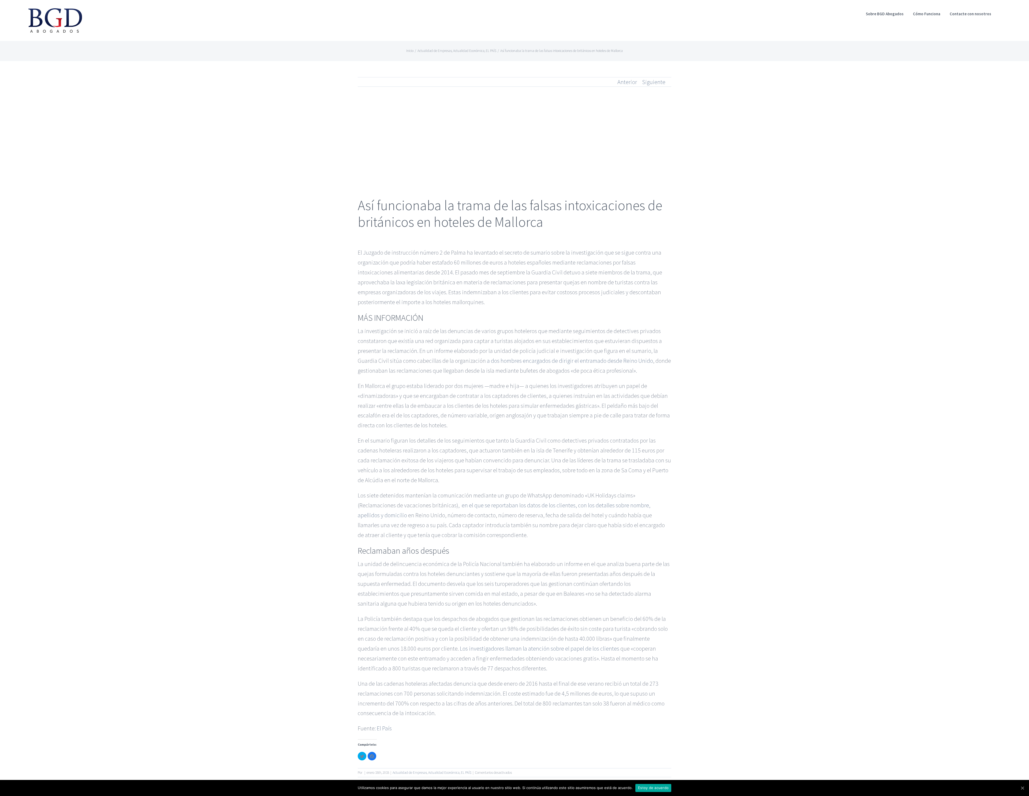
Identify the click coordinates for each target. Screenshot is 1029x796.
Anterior (627, 82)
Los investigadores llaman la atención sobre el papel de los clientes (539, 648)
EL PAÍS (466, 772)
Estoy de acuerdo (653, 788)
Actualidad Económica (444, 772)
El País (384, 728)
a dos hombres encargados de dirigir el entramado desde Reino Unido (570, 360)
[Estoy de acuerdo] (1022, 788)
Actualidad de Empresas (410, 772)
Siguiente (653, 82)
